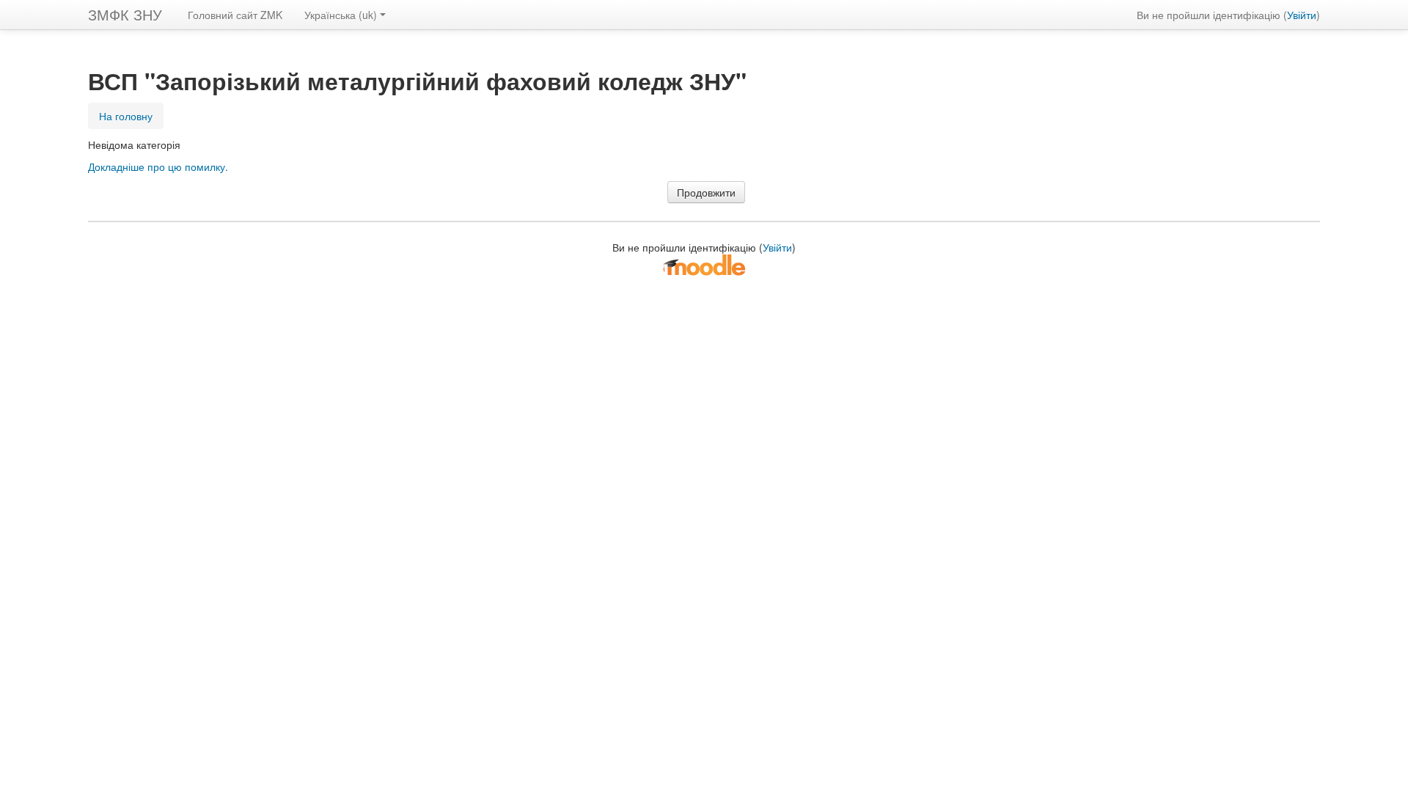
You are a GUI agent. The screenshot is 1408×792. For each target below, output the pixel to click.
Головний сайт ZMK (235, 14)
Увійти (1301, 14)
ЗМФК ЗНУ (125, 14)
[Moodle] (704, 264)
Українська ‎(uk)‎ (340, 14)
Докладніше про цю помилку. (158, 166)
